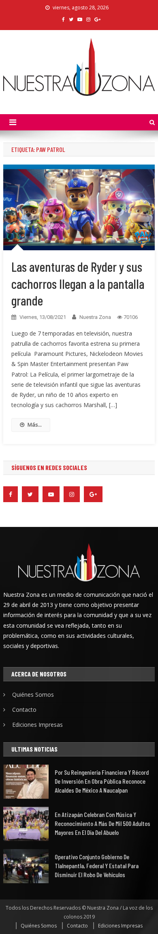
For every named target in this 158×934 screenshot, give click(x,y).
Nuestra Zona (95, 317)
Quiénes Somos (33, 694)
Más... (35, 424)
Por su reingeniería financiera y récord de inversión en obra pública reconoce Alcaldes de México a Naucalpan (102, 781)
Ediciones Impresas (37, 724)
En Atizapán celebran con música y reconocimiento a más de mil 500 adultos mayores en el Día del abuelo (102, 823)
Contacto (24, 709)
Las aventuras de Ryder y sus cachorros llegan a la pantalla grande (77, 283)
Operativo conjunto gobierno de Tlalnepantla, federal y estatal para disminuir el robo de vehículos (97, 865)
